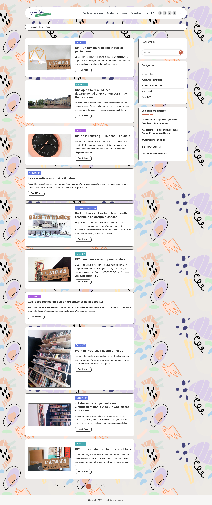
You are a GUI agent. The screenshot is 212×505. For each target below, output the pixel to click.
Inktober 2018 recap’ (151, 147)
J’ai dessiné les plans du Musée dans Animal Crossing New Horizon (160, 131)
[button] (57, 486)
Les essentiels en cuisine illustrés (51, 178)
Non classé (147, 91)
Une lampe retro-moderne (154, 154)
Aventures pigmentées (86, 208)
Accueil (34, 27)
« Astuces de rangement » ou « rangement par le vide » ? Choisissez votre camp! (102, 407)
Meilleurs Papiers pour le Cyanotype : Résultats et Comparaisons (160, 121)
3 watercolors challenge (153, 140)
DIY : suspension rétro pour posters (100, 259)
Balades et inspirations (152, 86)
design (41, 27)
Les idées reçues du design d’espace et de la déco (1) (65, 301)
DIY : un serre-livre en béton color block (103, 449)
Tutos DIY (80, 42)
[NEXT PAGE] (102, 486)
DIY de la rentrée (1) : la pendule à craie (102, 136)
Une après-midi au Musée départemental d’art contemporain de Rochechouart (101, 93)
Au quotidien (81, 85)
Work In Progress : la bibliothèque (99, 350)
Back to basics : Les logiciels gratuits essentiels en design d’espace (101, 215)
